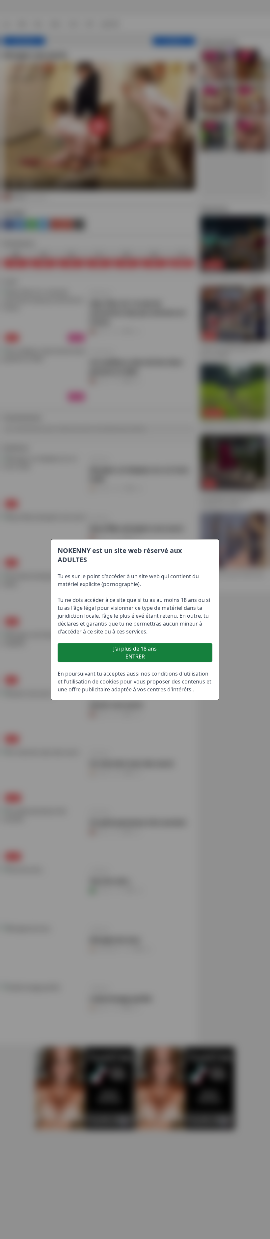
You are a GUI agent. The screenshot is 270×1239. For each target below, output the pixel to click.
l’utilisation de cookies (91, 681)
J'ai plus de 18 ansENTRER (135, 652)
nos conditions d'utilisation (174, 673)
